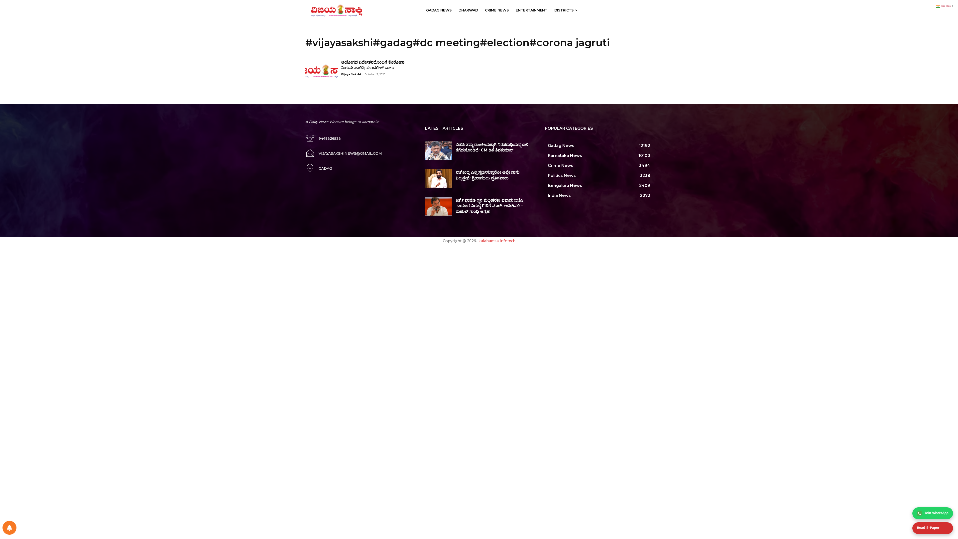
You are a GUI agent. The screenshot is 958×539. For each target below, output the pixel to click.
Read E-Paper (928, 528)
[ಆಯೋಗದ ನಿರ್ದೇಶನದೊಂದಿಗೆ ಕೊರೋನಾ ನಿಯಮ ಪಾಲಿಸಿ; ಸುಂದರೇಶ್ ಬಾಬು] (321, 71)
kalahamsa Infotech (497, 241)
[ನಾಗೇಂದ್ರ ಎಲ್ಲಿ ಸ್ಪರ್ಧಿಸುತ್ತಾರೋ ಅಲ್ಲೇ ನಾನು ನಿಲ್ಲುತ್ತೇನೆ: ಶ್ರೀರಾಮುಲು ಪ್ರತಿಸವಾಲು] (438, 178)
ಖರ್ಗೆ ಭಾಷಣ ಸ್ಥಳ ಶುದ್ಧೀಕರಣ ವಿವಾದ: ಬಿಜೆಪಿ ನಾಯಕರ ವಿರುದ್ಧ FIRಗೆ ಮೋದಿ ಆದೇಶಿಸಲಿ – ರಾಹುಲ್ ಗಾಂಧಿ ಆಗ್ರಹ (489, 206)
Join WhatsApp (937, 513)
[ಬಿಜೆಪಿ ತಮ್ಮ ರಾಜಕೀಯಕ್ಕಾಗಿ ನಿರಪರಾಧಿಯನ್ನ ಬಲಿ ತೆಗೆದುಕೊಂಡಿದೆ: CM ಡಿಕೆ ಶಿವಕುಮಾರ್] (438, 150)
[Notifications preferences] (9, 528)
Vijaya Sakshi (351, 74)
